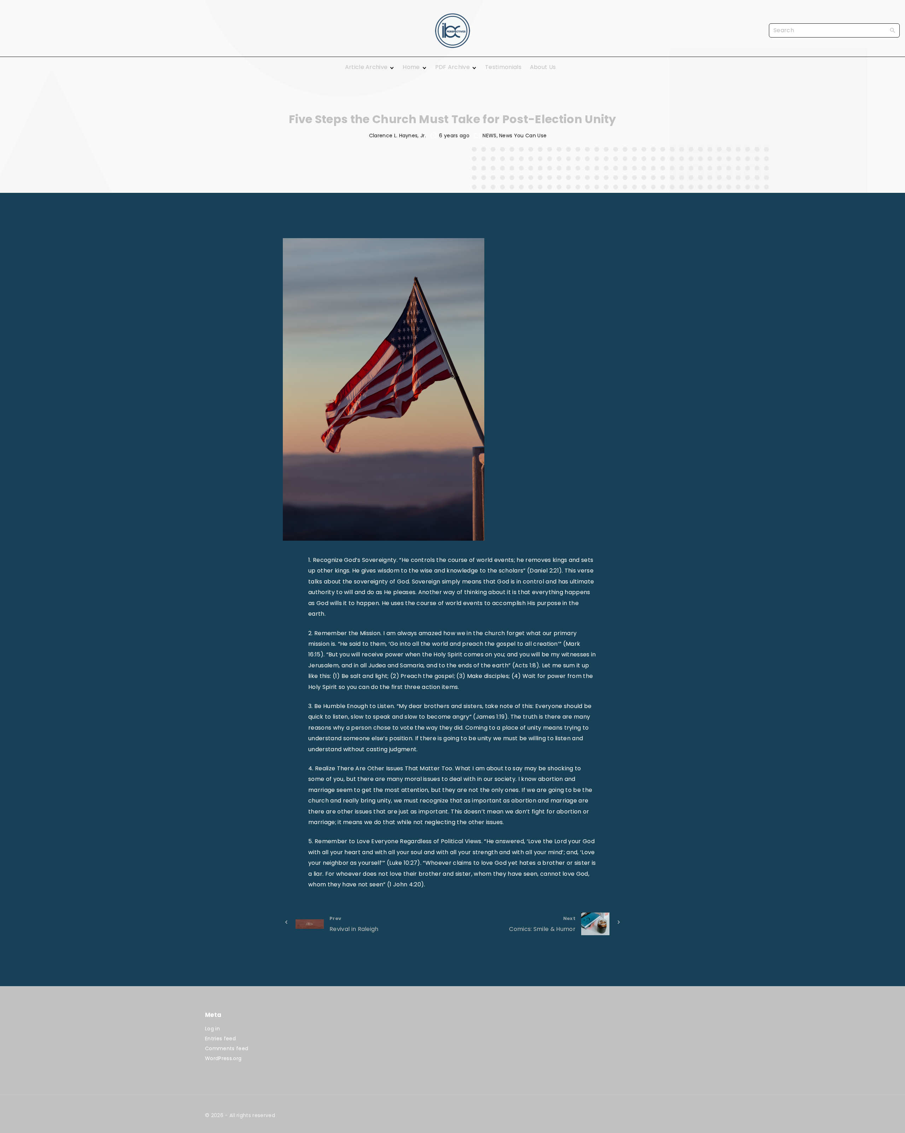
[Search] (893, 30)
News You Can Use (523, 135)
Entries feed (220, 1038)
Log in (212, 1028)
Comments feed (226, 1048)
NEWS (489, 135)
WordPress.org (223, 1058)
